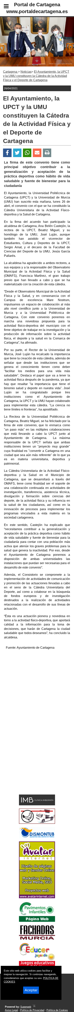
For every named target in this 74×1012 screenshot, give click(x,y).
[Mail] (37, 153)
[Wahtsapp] (27, 153)
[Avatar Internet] (37, 897)
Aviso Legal (11, 1010)
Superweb (25, 1006)
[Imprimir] (47, 153)
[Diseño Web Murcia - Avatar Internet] (34, 1006)
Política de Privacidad (32, 1010)
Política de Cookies (57, 1010)
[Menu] (3, 7)
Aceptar (31, 990)
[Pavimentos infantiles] (37, 920)
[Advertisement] (37, 690)
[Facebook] (7, 153)
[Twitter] (17, 153)
